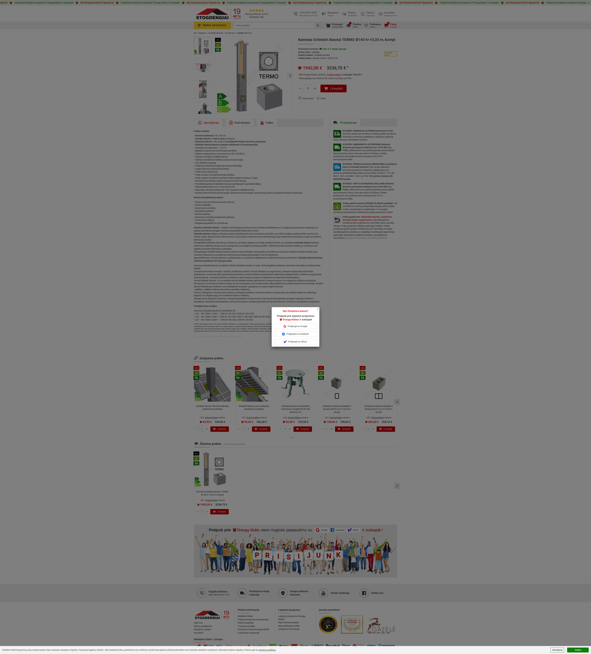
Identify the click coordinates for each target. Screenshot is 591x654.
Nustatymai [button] (557, 650)
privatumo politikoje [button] (267, 650)
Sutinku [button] (578, 650)
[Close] (319, 310)
